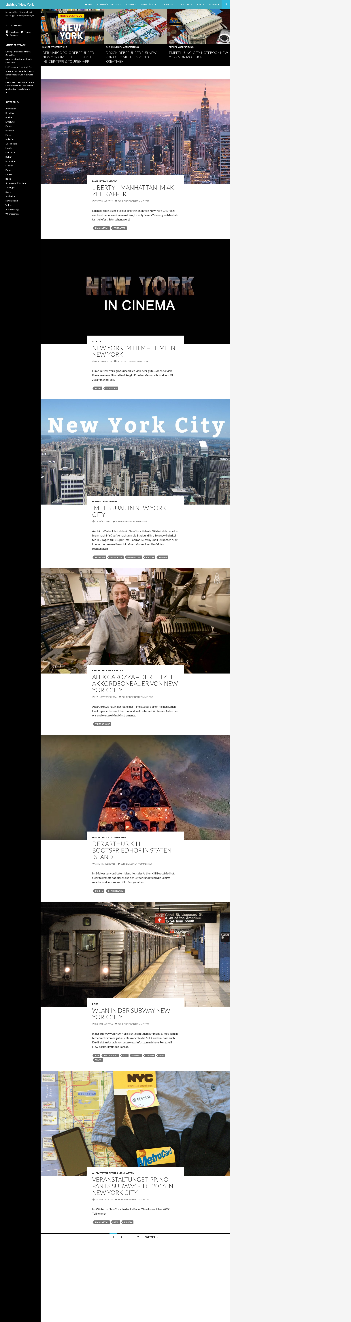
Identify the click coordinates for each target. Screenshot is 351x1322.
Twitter (27, 32)
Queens (9, 174)
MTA (125, 1055)
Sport (8, 192)
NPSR (116, 1222)
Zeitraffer (119, 228)
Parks (8, 170)
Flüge (8, 135)
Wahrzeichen (12, 213)
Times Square (102, 724)
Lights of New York (19, 4)
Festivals (9, 130)
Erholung (9, 121)
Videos (113, 181)
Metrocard (111, 1055)
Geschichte (167, 4)
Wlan (98, 1060)
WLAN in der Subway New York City (131, 1014)
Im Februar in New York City (129, 511)
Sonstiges (10, 187)
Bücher (46, 47)
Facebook (13, 32)
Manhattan (100, 181)
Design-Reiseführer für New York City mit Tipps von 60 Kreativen (131, 57)
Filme (98, 388)
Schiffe (99, 891)
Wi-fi (161, 1055)
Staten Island (117, 837)
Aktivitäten (147, 4)
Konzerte (10, 152)
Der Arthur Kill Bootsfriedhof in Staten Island (131, 850)
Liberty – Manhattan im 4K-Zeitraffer (134, 191)
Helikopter (116, 557)
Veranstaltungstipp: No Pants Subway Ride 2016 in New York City (132, 1186)
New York (111, 388)
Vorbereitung (59, 47)
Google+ (13, 35)
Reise (199, 4)
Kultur (130, 4)
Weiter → (151, 1237)
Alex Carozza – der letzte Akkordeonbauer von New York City (135, 683)
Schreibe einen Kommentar (133, 201)
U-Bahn (163, 557)
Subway (150, 557)
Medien (213, 4)
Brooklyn (9, 113)
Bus (97, 1055)
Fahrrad (100, 557)
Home (88, 4)
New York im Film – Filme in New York (133, 351)
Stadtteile (183, 4)
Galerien (9, 139)
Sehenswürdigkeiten (108, 4)
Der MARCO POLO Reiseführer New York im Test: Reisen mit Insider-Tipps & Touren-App (68, 57)
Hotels (8, 148)
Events (113, 1173)
